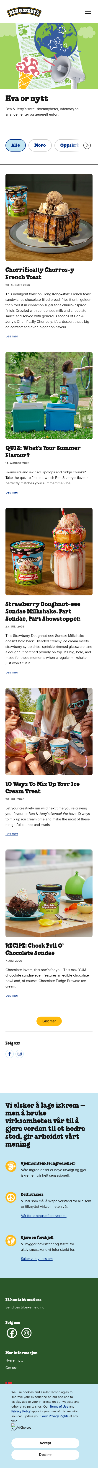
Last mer (49, 1021)
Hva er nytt (14, 1360)
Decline (45, 1454)
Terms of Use (59, 1406)
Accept (45, 1443)
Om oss (11, 1367)
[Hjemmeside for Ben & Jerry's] (24, 11)
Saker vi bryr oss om (37, 1258)
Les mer (11, 336)
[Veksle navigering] (88, 11)
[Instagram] (19, 1054)
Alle (15, 146)
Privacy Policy (21, 1411)
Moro (40, 146)
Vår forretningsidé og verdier (44, 1215)
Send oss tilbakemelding (24, 1307)
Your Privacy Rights (55, 1416)
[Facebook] (9, 1054)
